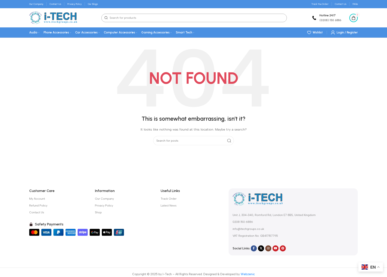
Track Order (169, 198)
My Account (37, 198)
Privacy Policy (104, 205)
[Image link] (258, 199)
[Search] (229, 140)
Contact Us (36, 212)
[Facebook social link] (254, 248)
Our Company (104, 198)
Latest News (169, 205)
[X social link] (261, 248)
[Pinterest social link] (283, 248)
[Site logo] (53, 17)
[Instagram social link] (268, 248)
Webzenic (248, 274)
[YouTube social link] (276, 248)
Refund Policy (38, 205)
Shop (98, 212)
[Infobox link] (326, 18)
